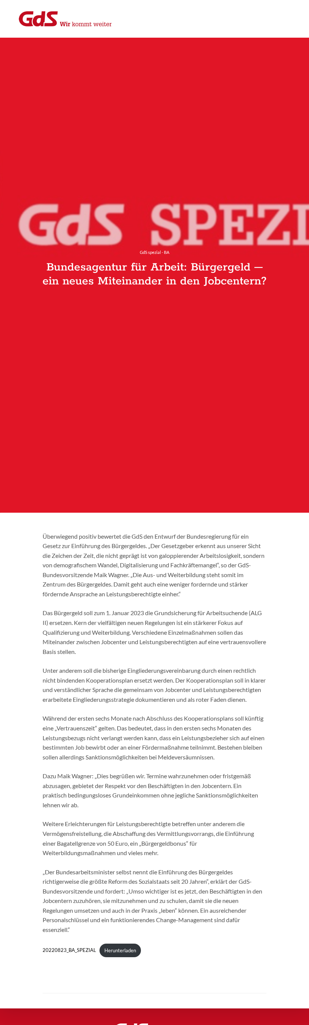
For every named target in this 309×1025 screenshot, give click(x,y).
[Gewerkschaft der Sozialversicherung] (65, 18)
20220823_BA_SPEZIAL (69, 950)
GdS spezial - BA (154, 252)
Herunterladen (120, 950)
